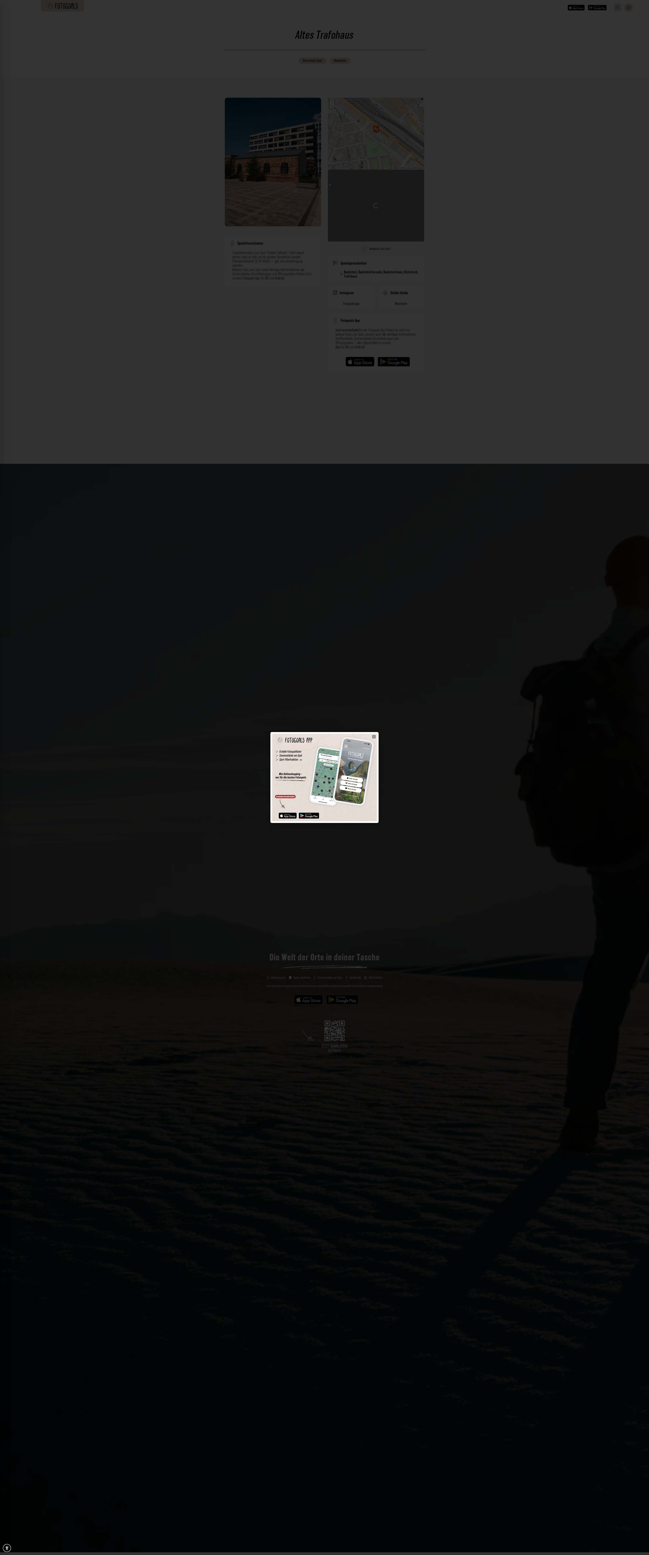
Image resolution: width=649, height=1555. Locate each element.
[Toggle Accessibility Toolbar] (7, 1548)
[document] (324, 777)
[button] (374, 736)
